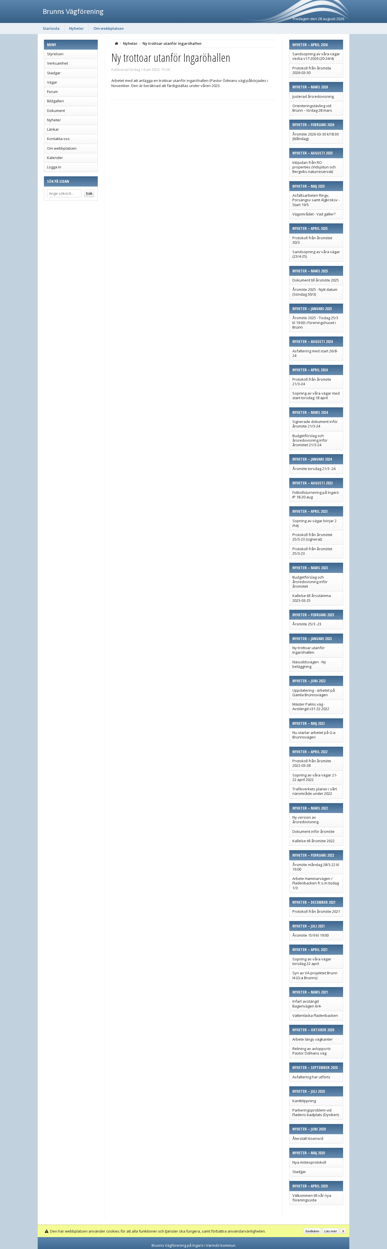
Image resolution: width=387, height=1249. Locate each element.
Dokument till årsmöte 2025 (315, 280)
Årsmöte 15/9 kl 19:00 (310, 935)
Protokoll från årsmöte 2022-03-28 (311, 763)
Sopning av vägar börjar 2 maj (314, 523)
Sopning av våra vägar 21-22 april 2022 (314, 777)
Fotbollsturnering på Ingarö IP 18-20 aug (315, 494)
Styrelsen (55, 53)
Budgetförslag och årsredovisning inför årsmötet (310, 582)
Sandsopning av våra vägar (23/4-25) (316, 254)
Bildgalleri (55, 100)
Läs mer (330, 1231)
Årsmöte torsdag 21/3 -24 (313, 468)
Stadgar (54, 72)
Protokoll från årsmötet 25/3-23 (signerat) (312, 537)
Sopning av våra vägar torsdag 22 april (311, 961)
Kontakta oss (58, 138)
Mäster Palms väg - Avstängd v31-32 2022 (310, 706)
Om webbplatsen (108, 28)
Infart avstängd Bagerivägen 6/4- (307, 1003)
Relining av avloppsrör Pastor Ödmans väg (311, 1051)
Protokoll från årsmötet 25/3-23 (312, 551)
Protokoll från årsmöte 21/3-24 (311, 381)
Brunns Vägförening (73, 11)
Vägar (52, 82)
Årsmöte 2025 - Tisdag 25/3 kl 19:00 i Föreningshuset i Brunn (315, 322)
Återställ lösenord (307, 1138)
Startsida (51, 28)
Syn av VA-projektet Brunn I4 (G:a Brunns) (314, 975)
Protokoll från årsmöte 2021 (316, 911)
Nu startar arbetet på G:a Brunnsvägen (313, 735)
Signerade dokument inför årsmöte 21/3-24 (315, 424)
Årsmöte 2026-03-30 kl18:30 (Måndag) (315, 136)
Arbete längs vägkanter (312, 1039)
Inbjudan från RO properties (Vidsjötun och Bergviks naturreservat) (314, 167)
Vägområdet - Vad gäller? (313, 214)
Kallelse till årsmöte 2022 (313, 840)
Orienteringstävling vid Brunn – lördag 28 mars (312, 108)
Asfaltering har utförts (311, 1076)
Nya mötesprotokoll (309, 1162)
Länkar (53, 129)
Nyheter (76, 28)
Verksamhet (57, 63)
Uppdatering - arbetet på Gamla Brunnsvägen (313, 692)
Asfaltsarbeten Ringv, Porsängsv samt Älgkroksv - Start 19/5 (316, 200)
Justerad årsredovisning (313, 96)
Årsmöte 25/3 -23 (306, 623)
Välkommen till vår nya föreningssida (311, 1198)
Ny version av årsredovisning (305, 819)
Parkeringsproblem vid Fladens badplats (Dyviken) (315, 1112)
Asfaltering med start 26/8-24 (315, 353)
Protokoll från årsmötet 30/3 (312, 240)
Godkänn (312, 1231)
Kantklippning (304, 1100)
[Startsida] (116, 43)
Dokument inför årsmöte (313, 831)
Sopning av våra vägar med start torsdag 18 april (316, 395)
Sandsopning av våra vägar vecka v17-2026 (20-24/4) (316, 56)
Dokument (56, 110)
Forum (52, 91)
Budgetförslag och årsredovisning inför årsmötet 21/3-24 (310, 440)
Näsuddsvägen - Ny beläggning (309, 664)
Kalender (55, 157)
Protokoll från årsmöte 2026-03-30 (311, 70)
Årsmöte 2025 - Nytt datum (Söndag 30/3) (314, 292)
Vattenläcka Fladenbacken (315, 1015)
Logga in (54, 167)
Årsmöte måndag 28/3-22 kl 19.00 (315, 867)
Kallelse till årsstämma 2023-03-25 (311, 598)
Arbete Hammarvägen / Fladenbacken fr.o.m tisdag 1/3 (315, 883)
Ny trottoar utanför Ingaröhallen (308, 650)
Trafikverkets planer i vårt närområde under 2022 (314, 791)
